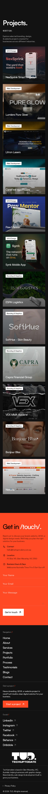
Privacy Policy (10, 786)
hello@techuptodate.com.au (19, 550)
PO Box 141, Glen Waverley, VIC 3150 (22, 558)
